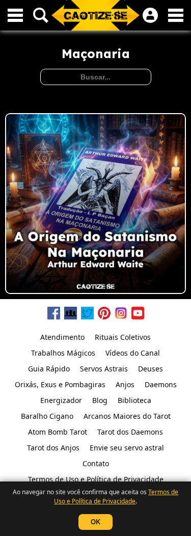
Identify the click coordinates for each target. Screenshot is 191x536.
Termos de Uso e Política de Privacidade (116, 496)
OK (95, 522)
